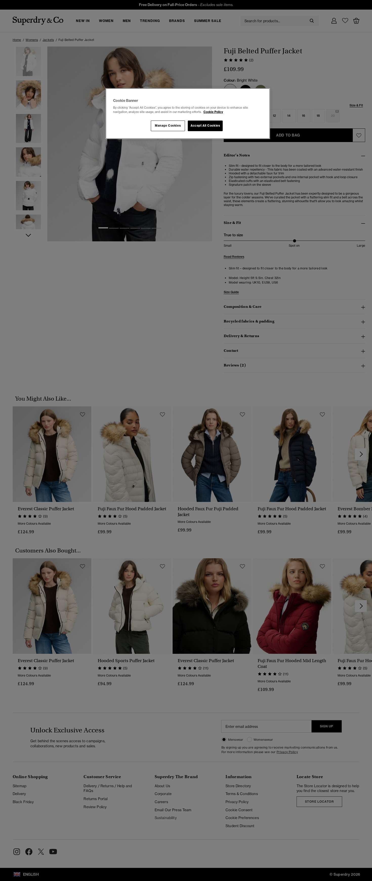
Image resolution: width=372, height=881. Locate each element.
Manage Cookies (168, 125)
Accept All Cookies (205, 125)
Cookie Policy (213, 112)
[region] (188, 113)
